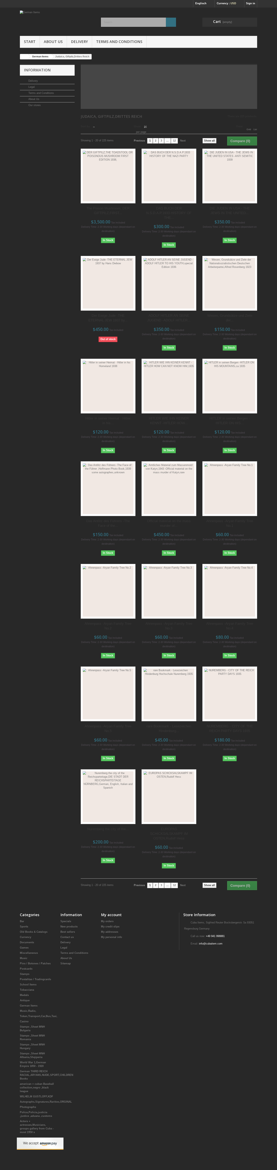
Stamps (24, 974)
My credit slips (110, 926)
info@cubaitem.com (210, 943)
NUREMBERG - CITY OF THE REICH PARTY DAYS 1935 (230, 728)
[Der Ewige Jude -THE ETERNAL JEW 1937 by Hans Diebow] (108, 283)
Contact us (67, 937)
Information (37, 70)
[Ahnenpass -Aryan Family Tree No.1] (229, 488)
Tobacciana (27, 989)
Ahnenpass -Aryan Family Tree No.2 (108, 626)
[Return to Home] (24, 56)
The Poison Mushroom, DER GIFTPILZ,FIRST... (108, 210)
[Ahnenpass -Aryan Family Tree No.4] (229, 591)
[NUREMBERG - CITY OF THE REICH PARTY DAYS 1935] (229, 694)
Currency (25, 937)
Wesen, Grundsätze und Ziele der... (229, 318)
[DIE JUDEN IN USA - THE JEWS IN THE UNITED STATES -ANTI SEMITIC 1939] (229, 176)
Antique (25, 1000)
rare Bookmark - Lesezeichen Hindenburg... (168, 728)
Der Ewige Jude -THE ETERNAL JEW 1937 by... (108, 318)
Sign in (250, 3)
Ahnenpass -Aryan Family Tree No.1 (229, 523)
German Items (29, 1005)
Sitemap (65, 963)
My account (111, 914)
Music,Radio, (28, 1010)
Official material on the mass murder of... (169, 523)
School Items (28, 984)
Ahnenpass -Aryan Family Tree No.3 (168, 626)
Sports (24, 926)
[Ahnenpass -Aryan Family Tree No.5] (108, 694)
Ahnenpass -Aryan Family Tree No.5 (108, 728)
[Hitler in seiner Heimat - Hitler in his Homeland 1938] (108, 386)
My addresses (109, 931)
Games (24, 947)
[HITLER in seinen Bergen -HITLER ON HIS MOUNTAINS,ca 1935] (229, 386)
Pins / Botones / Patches (35, 963)
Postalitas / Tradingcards (35, 979)
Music (23, 958)
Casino (24, 1021)
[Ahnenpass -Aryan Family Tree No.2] (108, 591)
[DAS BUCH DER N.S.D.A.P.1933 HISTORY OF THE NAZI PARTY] (169, 176)
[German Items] (57, 21)
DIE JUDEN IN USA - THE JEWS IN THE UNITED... (230, 210)
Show (137, 126)
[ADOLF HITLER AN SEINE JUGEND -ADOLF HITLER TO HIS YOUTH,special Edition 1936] (169, 283)
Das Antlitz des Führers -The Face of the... (108, 523)
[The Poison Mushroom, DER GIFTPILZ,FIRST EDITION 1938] (108, 176)
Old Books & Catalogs (33, 931)
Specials (65, 921)
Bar (22, 921)
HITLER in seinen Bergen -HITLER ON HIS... (229, 420)
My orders (107, 921)
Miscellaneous (29, 952)
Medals (24, 995)
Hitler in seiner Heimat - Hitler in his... (108, 420)
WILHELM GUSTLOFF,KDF (36, 1096)
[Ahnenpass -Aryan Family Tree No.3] (169, 591)
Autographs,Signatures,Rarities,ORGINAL (46, 1101)
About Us (53, 41)
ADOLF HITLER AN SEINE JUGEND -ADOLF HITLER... (169, 318)
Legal (31, 86)
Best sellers (67, 931)
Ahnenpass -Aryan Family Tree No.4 (229, 626)
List (255, 129)
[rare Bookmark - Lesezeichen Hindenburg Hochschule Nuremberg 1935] (169, 694)
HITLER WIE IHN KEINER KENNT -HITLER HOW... (169, 420)
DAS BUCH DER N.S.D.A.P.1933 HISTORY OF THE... (168, 213)
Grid (249, 129)
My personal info (111, 937)
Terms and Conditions (119, 41)
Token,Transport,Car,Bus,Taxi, (38, 1016)
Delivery (79, 41)
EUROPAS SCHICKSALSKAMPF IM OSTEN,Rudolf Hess (169, 833)
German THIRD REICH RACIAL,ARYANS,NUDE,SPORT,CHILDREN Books (46, 1075)
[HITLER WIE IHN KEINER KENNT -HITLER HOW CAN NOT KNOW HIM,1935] (169, 386)
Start (29, 41)
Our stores (34, 105)
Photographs (28, 1107)
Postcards (26, 968)
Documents (27, 942)
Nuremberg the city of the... (108, 829)
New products (69, 926)
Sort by (85, 126)
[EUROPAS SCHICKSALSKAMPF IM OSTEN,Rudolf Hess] (169, 796)
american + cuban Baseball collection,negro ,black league (37, 1087)
